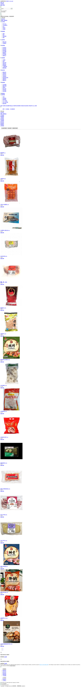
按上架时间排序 (4, 128)
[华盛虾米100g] (11, 177)
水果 (3, 33)
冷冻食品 (3, 21)
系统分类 (23, 105)
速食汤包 (4, 63)
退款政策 (4, 674)
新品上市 (11, 105)
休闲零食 (3, 45)
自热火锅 (4, 62)
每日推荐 (8, 105)
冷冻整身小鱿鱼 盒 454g (5, 230)
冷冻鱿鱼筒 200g (3, 411)
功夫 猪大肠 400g (3, 256)
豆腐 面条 (4, 36)
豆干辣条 (4, 54)
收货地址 (2, 3)
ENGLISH (11, 1)
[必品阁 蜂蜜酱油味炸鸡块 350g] (11, 642)
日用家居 (3, 94)
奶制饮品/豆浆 (5, 77)
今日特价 (4, 105)
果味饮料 (4, 72)
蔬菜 (3, 34)
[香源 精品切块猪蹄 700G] (11, 358)
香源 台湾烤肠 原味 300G (5, 488)
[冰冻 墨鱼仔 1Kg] (11, 384)
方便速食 (3, 57)
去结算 (5, 656)
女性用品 (4, 98)
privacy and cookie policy (44, 664)
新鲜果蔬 (3, 31)
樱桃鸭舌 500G (3, 307)
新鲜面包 (3, 93)
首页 (1, 105)
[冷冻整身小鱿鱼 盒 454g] (11, 229)
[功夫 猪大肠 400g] (11, 254)
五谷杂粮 (4, 91)
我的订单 (2, 2)
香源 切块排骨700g (4, 566)
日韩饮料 (4, 73)
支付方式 (4, 671)
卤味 (3, 37)
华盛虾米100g (3, 178)
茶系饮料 (4, 74)
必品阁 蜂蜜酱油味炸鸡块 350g (6, 643)
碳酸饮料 (4, 80)
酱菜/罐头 (4, 67)
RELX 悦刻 (5, 100)
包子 (3, 26)
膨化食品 (4, 50)
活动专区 (3, 19)
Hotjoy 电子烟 (5, 102)
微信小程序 (2, 5)
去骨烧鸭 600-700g (4, 618)
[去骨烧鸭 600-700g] (11, 616)
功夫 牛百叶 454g (3, 540)
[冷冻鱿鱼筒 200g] (11, 410)
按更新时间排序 (15, 128)
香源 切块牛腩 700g (4, 592)
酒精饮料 (4, 78)
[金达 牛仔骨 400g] (11, 513)
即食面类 (4, 65)
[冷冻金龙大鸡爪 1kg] (11, 435)
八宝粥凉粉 (5, 66)
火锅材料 (3, 39)
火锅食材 (4, 43)
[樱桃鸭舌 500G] (11, 306)
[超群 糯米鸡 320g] (11, 461)
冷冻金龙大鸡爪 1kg (4, 437)
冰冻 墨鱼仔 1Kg (3, 385)
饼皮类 (4, 27)
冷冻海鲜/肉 (5, 25)
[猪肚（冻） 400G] (11, 280)
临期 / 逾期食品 (4, 20)
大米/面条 (4, 84)
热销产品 (15, 105)
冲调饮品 (4, 76)
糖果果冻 (4, 52)
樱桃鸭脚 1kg (3, 152)
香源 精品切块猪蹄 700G (5, 359)
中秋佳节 (30, 105)
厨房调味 (4, 89)
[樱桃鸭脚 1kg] (11, 151)
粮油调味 (3, 82)
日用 (3, 96)
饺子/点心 (4, 23)
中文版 (7, 1)
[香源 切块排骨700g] (11, 565)
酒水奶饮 (3, 70)
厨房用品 (4, 99)
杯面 (3, 61)
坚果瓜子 (4, 55)
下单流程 (4, 675)
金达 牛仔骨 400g (3, 514)
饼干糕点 (4, 47)
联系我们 (19, 105)
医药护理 (4, 103)
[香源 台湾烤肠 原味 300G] (11, 487)
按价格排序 (9, 128)
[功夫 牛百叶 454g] (11, 539)
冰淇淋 (4, 29)
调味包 (4, 87)
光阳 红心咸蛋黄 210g (4, 204)
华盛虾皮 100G (3, 333)
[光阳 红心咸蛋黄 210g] (11, 203)
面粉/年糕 (4, 85)
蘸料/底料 (4, 41)
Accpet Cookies (12, 665)
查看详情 (2, 155)
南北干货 (4, 88)
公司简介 (4, 680)
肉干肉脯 (4, 51)
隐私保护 (4, 670)
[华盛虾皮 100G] (11, 332)
